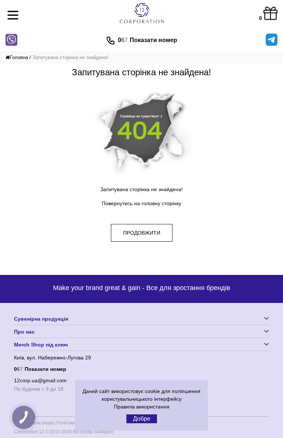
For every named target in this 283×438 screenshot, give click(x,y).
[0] (270, 13)
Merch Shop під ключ (41, 345)
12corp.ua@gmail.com (40, 380)
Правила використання (142, 407)
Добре (141, 418)
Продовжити (141, 233)
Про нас (24, 332)
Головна (19, 57)
